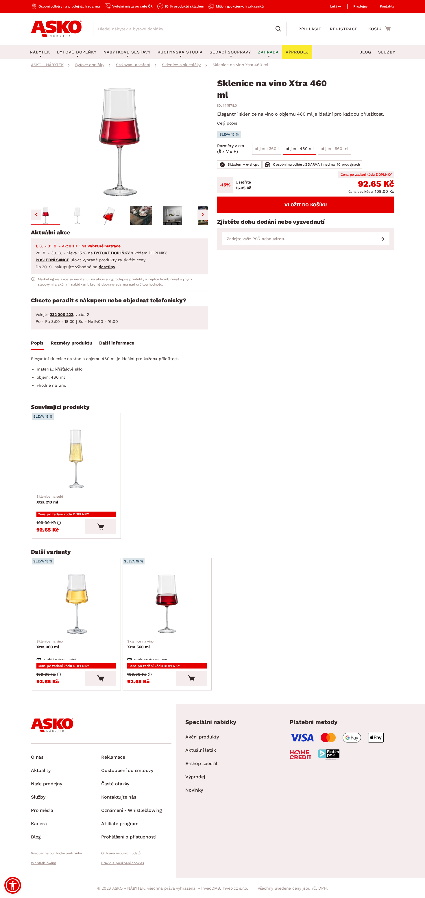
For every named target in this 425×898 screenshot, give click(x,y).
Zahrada (268, 52)
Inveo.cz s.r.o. (235, 888)
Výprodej (195, 776)
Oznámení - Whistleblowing (131, 810)
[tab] (37, 344)
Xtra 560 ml (140, 644)
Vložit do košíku (305, 205)
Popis (37, 343)
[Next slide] (202, 215)
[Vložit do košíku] (100, 526)
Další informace (116, 343)
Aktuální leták (200, 750)
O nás (37, 757)
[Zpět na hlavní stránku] (56, 29)
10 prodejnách (348, 164)
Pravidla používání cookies (122, 863)
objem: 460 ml (300, 148)
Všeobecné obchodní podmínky (56, 853)
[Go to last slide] (36, 215)
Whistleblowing (43, 863)
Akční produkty (202, 737)
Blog (365, 52)
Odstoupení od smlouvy (127, 770)
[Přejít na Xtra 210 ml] (76, 459)
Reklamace (113, 757)
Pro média (42, 810)
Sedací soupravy (230, 52)
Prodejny (360, 6)
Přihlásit (309, 29)
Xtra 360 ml (49, 644)
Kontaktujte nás (118, 797)
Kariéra (39, 823)
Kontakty (387, 6)
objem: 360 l (267, 148)
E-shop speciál (201, 763)
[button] (45, 215)
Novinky (194, 790)
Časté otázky (115, 783)
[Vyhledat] (279, 29)
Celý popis (227, 123)
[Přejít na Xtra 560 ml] (167, 603)
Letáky (335, 6)
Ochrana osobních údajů (121, 853)
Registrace (344, 29)
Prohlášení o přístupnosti (128, 837)
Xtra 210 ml (49, 499)
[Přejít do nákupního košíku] (379, 29)
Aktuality (41, 770)
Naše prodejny (46, 783)
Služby (386, 52)
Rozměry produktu (71, 343)
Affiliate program (119, 823)
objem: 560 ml (334, 148)
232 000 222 (61, 314)
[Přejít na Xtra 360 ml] (76, 603)
